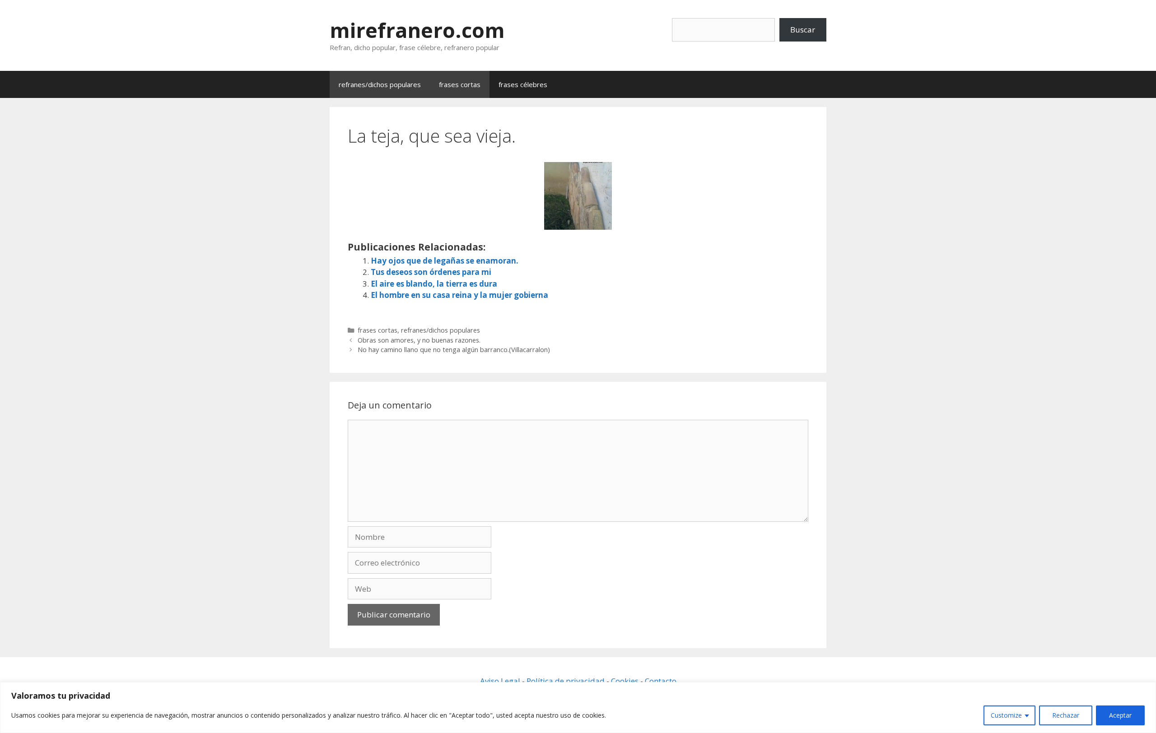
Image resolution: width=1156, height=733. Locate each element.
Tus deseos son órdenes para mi (431, 272)
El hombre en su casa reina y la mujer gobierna (459, 295)
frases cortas (459, 84)
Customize (1006, 715)
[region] (578, 707)
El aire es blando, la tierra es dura (434, 283)
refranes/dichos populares (380, 84)
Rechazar (1065, 715)
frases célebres (523, 84)
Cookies (625, 681)
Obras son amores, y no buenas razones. (419, 340)
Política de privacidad (566, 681)
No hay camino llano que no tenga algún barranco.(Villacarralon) (454, 349)
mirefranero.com (417, 30)
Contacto (660, 681)
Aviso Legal (500, 681)
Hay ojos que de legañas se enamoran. (444, 260)
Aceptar (1120, 715)
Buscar (802, 29)
